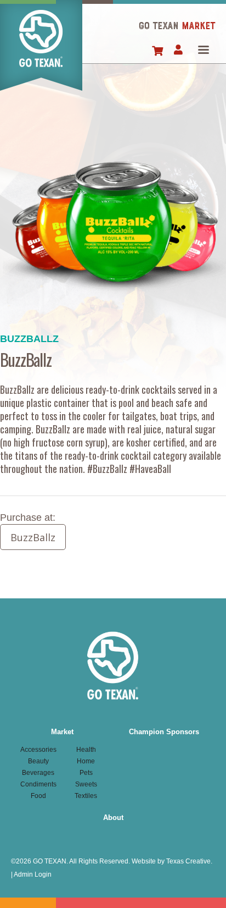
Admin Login (33, 874)
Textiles (86, 796)
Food (38, 796)
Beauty (38, 761)
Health (86, 749)
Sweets (86, 784)
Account (178, 50)
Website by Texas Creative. (172, 861)
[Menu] (203, 50)
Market (62, 732)
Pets (86, 773)
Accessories (38, 749)
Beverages (38, 773)
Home (41, 45)
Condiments (38, 784)
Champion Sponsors (164, 732)
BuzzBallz (32, 537)
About (113, 817)
